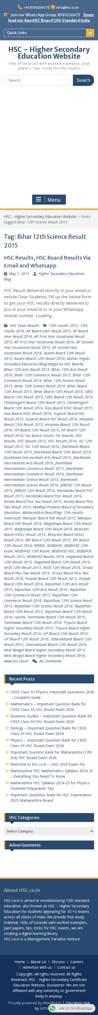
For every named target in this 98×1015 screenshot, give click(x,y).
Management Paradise (46, 938)
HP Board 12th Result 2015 (36, 429)
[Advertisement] (49, 141)
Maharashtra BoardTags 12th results (52, 512)
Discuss (58, 962)
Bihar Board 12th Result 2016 (58, 391)
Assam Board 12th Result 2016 (39, 358)
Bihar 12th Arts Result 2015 (26, 369)
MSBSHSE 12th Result (32, 550)
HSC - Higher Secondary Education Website (40, 216)
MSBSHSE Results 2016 (45, 556)
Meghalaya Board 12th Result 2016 (43, 528)
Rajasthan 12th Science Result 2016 (43, 605)
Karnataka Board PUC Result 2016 (53, 495)
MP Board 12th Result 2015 (48, 539)
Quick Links (17, 32)
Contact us (66, 967)
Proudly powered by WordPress (34, 1002)
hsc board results (39, 435)
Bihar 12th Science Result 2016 (39, 385)
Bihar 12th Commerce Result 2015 (42, 374)
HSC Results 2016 (62, 440)
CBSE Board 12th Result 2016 (69, 396)
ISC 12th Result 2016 (42, 446)
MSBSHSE (54, 545)
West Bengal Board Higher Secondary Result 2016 (44, 655)
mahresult (12, 517)
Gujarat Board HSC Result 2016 (51, 418)
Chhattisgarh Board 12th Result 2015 (34, 402)
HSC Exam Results (24, 325)
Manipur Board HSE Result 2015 (49, 517)
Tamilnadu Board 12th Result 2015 (56, 617)
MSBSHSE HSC (63, 550)
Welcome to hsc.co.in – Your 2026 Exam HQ (47, 764)
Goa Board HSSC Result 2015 (69, 407)
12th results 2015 (63, 325)
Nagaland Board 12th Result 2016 (62, 561)
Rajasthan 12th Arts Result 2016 (40, 589)
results (19, 617)
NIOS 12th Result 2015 (22, 567)
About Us (38, 962)
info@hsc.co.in (67, 7)
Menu (54, 200)
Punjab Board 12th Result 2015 (51, 578)
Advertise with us (37, 967)
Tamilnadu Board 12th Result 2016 (32, 622)
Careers (76, 962)
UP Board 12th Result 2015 (65, 633)
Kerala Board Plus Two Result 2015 (32, 501)
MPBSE (39, 545)
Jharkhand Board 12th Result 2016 (62, 451)
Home (20, 962)
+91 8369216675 (36, 7)
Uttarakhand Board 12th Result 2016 (56, 644)
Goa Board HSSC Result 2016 (27, 413)
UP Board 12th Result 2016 (26, 639)
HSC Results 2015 (32, 440)
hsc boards (64, 435)
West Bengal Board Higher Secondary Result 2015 (44, 650)
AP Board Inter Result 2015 (48, 330)
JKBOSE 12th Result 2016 (34, 490)
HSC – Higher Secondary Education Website (49, 53)
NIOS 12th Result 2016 (61, 567)
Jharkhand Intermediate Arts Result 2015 (37, 457)
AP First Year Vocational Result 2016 (44, 341)
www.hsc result (16, 661)
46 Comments (50, 661)
